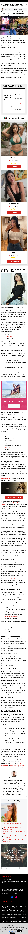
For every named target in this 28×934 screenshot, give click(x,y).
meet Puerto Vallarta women (17, 765)
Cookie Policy (12, 931)
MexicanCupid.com (19, 103)
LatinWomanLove (16, 578)
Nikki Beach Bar (9, 447)
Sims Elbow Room (9, 435)
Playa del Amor (8, 336)
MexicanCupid (5, 478)
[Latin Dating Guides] (3, 1)
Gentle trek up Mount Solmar (12, 616)
